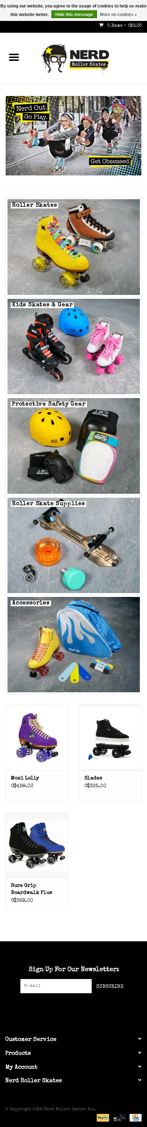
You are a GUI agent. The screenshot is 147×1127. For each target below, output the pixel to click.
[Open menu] (14, 57)
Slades (93, 778)
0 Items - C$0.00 (124, 26)
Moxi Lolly (25, 778)
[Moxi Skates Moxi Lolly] (36, 737)
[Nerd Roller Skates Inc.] (87, 58)
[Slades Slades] (110, 737)
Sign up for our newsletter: (74, 970)
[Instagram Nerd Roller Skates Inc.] (86, 1008)
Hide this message (74, 14)
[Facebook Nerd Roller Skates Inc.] (60, 1008)
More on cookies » (118, 14)
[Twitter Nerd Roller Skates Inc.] (73, 1008)
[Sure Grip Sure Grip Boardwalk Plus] (36, 845)
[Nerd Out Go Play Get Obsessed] (73, 135)
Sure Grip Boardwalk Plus (31, 889)
